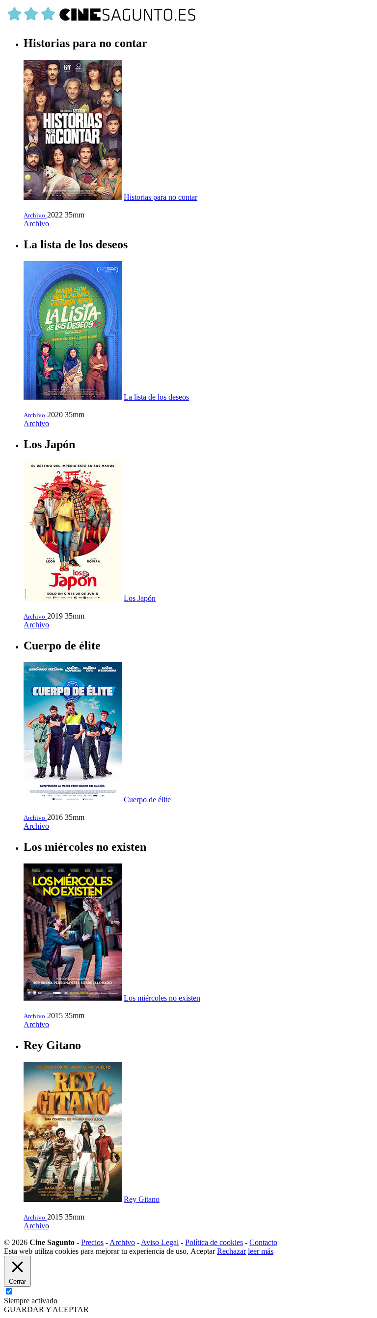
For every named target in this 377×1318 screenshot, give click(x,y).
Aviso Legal (160, 1242)
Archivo (36, 223)
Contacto (263, 1242)
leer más (260, 1251)
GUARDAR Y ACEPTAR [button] (46, 1309)
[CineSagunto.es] (102, 22)
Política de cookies (214, 1242)
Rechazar (231, 1251)
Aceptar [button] (202, 1251)
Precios (92, 1242)
